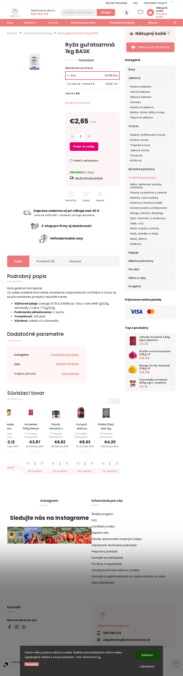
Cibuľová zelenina (141, 117)
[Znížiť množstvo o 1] (72, 136)
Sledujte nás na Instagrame (49, 518)
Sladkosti (135, 244)
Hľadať (106, 12)
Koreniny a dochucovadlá (146, 203)
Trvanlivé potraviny (142, 178)
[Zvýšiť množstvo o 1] (89, 136)
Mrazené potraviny (141, 169)
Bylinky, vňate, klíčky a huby (147, 112)
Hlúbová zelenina (141, 97)
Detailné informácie (77, 103)
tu (99, 657)
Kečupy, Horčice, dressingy (146, 213)
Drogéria (134, 286)
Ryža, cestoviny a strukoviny (147, 218)
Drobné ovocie (139, 140)
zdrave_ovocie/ (16, 627)
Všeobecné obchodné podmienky (114, 545)
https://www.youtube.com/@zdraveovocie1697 (23, 627)
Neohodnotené (86, 60)
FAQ (135, 3)
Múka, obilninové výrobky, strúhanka (146, 186)
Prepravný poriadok (104, 551)
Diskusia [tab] (75, 261)
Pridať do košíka (83, 146)
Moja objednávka (103, 583)
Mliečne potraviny (141, 261)
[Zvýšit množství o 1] (16, 463)
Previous (112, 401)
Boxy (131, 69)
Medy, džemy (138, 239)
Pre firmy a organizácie (107, 564)
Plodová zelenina (140, 86)
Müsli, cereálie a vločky (144, 233)
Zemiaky (135, 102)
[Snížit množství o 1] (28, 463)
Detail (110, 471)
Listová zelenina (140, 92)
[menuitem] (13, 22)
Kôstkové (136, 160)
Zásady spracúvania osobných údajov (117, 539)
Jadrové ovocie (139, 150)
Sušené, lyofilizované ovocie (147, 135)
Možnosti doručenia (89, 178)
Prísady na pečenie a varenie (148, 192)
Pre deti (133, 269)
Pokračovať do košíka (154, 47)
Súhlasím (147, 655)
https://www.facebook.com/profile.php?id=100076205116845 (9, 627)
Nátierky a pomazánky (144, 198)
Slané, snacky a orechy (144, 228)
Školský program (116, 3)
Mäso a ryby (137, 278)
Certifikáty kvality (155, 3)
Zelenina (134, 78)
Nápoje (133, 252)
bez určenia (70, 374)
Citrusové (136, 155)
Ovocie (133, 126)
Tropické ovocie (140, 145)
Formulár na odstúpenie (107, 558)
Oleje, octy (137, 223)
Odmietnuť (147, 666)
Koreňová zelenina (141, 107)
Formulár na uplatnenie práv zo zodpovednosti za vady (128, 576)
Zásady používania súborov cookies (115, 570)
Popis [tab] (18, 261)
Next (118, 401)
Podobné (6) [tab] (45, 261)
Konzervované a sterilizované (148, 208)
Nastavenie (32, 664)
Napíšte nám (100, 533)
